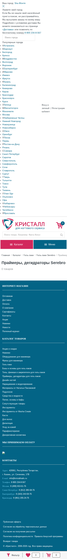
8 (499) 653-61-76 (18, 486)
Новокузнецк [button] (8, 124)
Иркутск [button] (6, 78)
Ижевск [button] (6, 75)
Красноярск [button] (8, 98)
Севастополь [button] (9, 160)
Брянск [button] (6, 55)
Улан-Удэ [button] (8, 193)
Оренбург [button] (7, 134)
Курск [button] (5, 101)
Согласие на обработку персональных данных (25, 527)
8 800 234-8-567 (33, 32)
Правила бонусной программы (48, 536)
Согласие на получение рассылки (19, 531)
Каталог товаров (14, 338)
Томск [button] (5, 183)
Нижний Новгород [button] (11, 121)
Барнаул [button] (8, 49)
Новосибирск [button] (9, 127)
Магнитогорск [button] (11, 108)
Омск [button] (6, 131)
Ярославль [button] (9, 213)
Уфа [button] (4, 200)
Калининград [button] (9, 85)
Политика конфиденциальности (18, 536)
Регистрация (58, 108)
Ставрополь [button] (8, 170)
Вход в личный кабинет (46, 108)
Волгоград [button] (7, 62)
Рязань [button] (6, 147)
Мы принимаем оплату (18, 442)
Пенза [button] (7, 137)
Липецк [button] (7, 104)
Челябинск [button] (7, 210)
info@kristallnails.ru (18, 478)
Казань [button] (7, 81)
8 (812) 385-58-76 (27, 490)
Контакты (9, 460)
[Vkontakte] (5, 508)
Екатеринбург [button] (11, 68)
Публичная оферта (12, 522)
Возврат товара (10, 541)
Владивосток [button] (10, 58)
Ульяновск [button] (7, 197)
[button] (20, 3)
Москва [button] (6, 114)
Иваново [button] (8, 72)
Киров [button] (5, 91)
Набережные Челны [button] (14, 118)
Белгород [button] (7, 52)
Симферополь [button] (9, 164)
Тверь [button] (7, 177)
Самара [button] (8, 150)
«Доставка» (8, 29)
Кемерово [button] (7, 88)
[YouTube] (13, 508)
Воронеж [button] (6, 65)
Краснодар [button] (7, 95)
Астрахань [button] (9, 45)
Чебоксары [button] (9, 206)
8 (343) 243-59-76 (24, 494)
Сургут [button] (5, 174)
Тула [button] (4, 187)
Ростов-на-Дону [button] (12, 144)
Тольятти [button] (7, 180)
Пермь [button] (5, 141)
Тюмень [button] (6, 190)
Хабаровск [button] (9, 203)
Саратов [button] (6, 157)
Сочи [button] (4, 167)
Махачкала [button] (8, 111)
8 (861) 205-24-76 (21, 498)
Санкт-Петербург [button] (11, 154)
